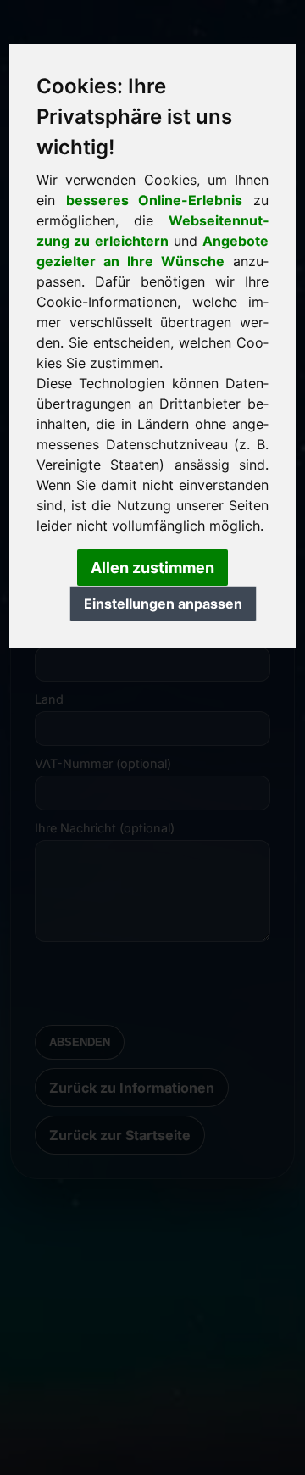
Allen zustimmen (152, 567)
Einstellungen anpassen (163, 603)
